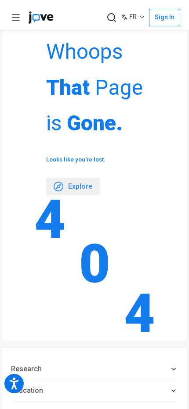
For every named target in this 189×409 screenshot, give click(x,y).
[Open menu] (16, 18)
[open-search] (111, 17)
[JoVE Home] (41, 17)
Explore (80, 186)
